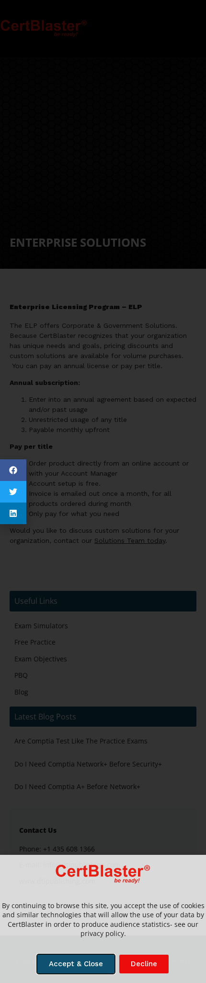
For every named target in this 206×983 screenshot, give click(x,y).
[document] (103, 491)
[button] (13, 470)
